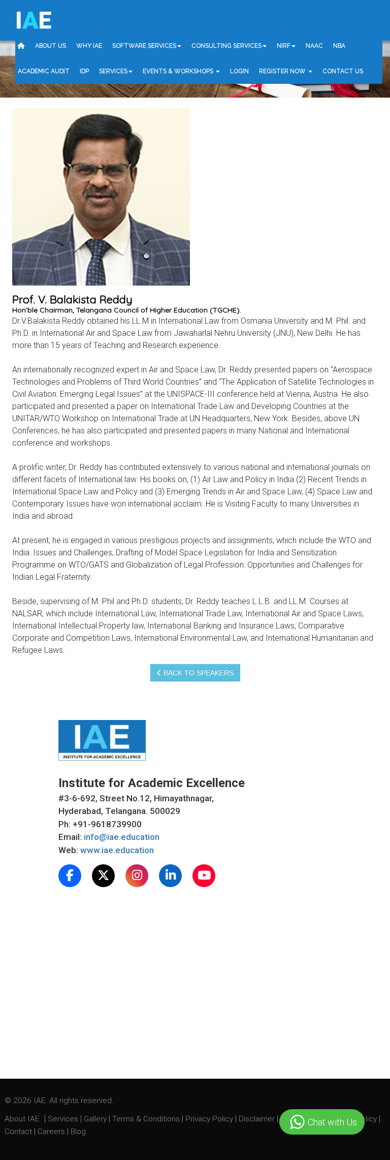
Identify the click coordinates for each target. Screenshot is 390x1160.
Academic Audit (44, 71)
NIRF (283, 45)
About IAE (23, 1118)
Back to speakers (197, 673)
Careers (52, 1131)
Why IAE (89, 45)
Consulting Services (226, 45)
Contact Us (342, 71)
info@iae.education (121, 837)
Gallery (96, 1118)
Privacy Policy (209, 1118)
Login (239, 71)
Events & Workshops (179, 71)
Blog (78, 1131)
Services (113, 71)
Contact (19, 1131)
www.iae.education (117, 850)
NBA (339, 45)
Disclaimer (257, 1118)
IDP (84, 71)
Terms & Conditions (147, 1118)
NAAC (314, 45)
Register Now (283, 71)
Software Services (144, 45)
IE (33, 20)
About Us (50, 45)
